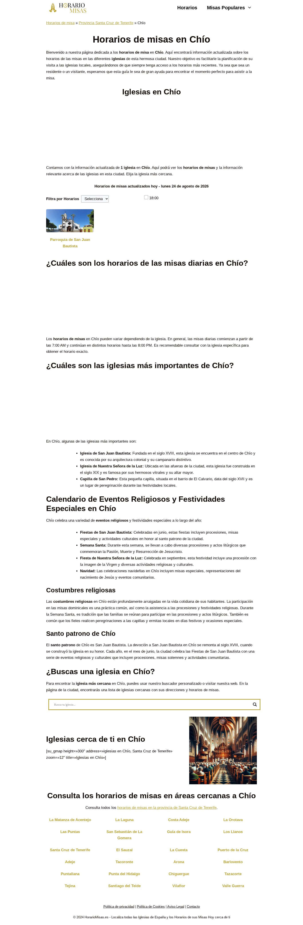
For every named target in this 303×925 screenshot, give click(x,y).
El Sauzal (124, 850)
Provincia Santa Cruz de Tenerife (106, 23)
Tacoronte (124, 862)
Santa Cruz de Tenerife (70, 850)
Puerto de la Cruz (233, 850)
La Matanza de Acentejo (70, 820)
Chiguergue (179, 874)
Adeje (70, 862)
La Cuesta (178, 850)
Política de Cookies (151, 906)
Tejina (70, 886)
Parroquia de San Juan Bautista (70, 243)
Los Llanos (233, 832)
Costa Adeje (178, 820)
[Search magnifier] (255, 704)
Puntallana (70, 874)
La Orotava (233, 820)
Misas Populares (226, 7)
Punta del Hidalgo (124, 874)
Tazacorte (233, 874)
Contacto (193, 906)
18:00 (153, 198)
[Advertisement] (151, 132)
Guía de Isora (179, 832)
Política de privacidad (118, 906)
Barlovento (233, 862)
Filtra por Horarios (62, 199)
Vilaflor (178, 886)
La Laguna (124, 820)
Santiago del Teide (124, 886)
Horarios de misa (60, 23)
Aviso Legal (175, 906)
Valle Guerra (233, 886)
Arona (178, 862)
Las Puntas (70, 832)
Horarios (187, 7)
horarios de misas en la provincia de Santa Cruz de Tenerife (166, 808)
